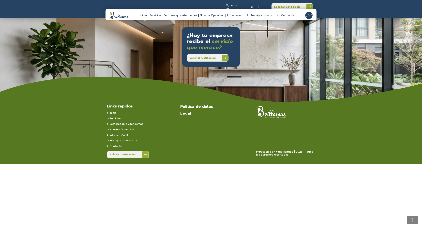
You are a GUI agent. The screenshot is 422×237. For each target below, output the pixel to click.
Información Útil (237, 15)
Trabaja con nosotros (264, 15)
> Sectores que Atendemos (125, 124)
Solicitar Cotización (202, 58)
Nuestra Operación (212, 15)
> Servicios (114, 118)
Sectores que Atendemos (180, 15)
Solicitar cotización (287, 7)
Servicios (155, 15)
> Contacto (114, 146)
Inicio (143, 15)
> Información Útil (118, 135)
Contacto (287, 15)
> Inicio (111, 113)
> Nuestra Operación (120, 130)
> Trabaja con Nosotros (122, 141)
